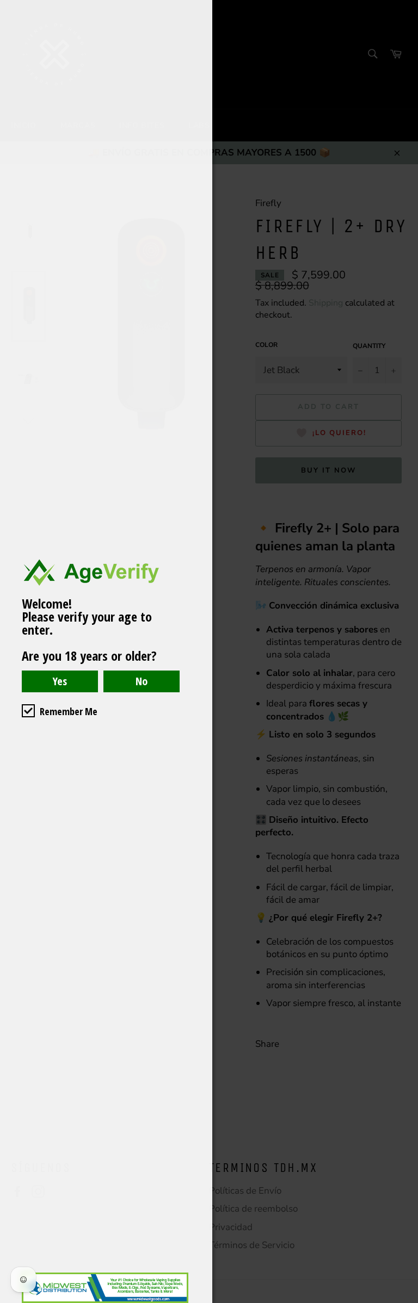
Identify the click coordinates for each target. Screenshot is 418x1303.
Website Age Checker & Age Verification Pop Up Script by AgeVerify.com (404, 1300)
